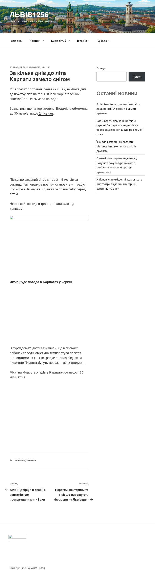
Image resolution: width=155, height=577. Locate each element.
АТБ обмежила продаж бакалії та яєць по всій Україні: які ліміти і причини (118, 108)
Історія (82, 41)
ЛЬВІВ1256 (29, 14)
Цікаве (102, 41)
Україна (31, 460)
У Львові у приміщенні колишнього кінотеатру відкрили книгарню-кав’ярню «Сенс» (119, 183)
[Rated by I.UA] (17, 538)
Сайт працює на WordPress (26, 568)
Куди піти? (58, 41)
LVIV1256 (45, 67)
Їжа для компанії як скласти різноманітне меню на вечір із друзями (116, 146)
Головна (16, 41)
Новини (34, 41)
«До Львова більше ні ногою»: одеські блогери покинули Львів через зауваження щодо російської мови (119, 127)
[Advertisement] (49, 149)
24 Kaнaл (45, 113)
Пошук (101, 68)
